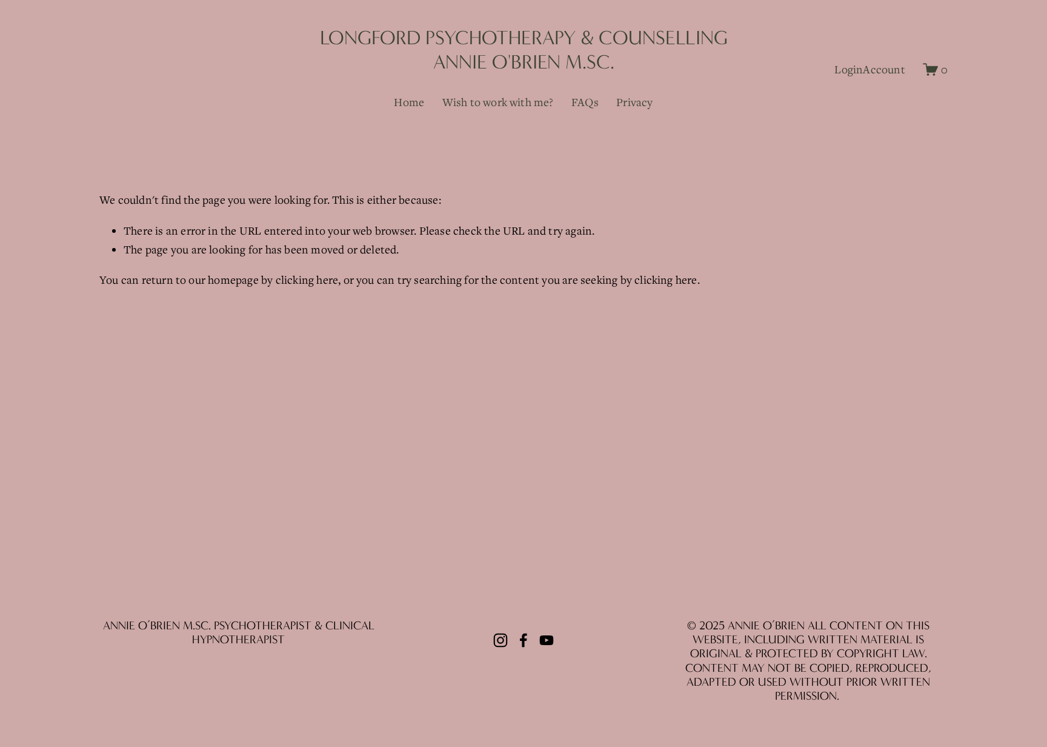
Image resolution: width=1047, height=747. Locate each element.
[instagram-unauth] (500, 640)
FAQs (585, 102)
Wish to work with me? (498, 102)
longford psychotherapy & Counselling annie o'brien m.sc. (524, 49)
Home (409, 102)
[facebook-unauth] (523, 640)
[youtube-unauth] (546, 640)
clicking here (307, 279)
